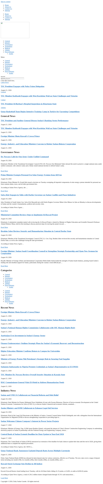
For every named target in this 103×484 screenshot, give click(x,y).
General (7, 41)
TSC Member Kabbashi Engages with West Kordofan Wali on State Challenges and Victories (39, 96)
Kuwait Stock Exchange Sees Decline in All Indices (21, 464)
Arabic (11, 54)
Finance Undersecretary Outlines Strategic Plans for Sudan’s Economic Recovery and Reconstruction (42, 343)
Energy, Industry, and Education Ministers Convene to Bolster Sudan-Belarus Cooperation (38, 144)
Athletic (7, 50)
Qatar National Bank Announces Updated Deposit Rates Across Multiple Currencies (35, 451)
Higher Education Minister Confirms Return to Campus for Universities (30, 351)
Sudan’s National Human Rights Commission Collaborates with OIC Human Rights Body (38, 328)
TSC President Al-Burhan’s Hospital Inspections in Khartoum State (28, 104)
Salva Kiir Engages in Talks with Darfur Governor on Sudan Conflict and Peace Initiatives (38, 195)
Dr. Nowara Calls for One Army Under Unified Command (25, 157)
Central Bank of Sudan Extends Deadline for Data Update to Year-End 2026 (32, 434)
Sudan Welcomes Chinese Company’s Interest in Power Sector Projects (30, 421)
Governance (9, 44)
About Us (8, 7)
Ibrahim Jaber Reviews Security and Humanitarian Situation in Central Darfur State (36, 231)
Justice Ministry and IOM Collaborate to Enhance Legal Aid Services (29, 408)
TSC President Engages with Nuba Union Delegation (22, 86)
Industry (7, 43)
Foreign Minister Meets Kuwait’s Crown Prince (20, 136)
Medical (7, 48)
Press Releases (9, 52)
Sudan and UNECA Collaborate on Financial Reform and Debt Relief (29, 395)
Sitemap (7, 10)
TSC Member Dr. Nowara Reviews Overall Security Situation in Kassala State (33, 375)
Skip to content (5, 2)
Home (7, 5)
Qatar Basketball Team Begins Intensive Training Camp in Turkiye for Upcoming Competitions (40, 112)
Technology (8, 46)
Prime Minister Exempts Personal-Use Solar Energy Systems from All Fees (31, 175)
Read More (4, 171)
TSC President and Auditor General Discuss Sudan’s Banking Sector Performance (34, 121)
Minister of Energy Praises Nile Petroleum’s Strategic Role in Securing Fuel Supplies (35, 359)
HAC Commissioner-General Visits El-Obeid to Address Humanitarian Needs (32, 382)
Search (3, 78)
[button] (51, 57)
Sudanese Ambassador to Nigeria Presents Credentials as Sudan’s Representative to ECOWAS (39, 367)
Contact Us (8, 9)
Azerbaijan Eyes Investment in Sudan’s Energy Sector (23, 336)
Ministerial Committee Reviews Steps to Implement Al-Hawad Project (29, 215)
